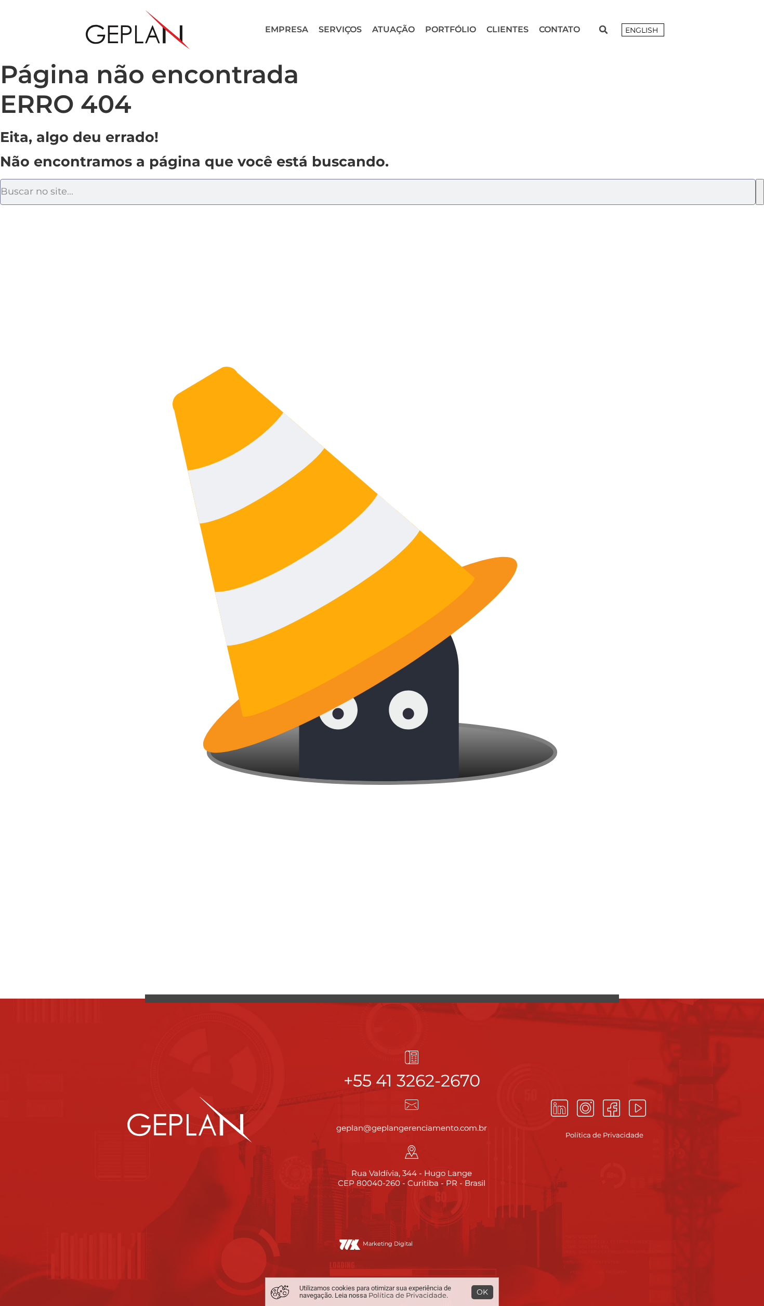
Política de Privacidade (407, 1295)
